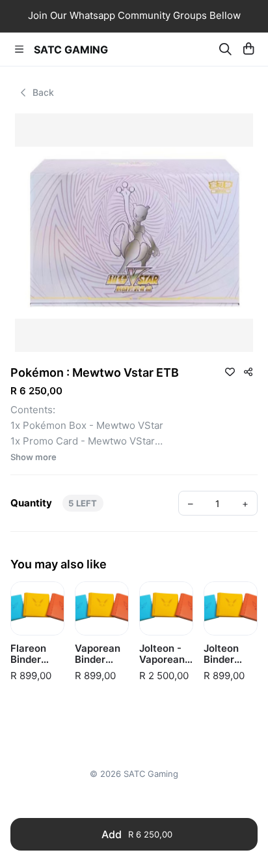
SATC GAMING (71, 49)
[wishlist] (229, 371)
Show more (33, 457)
